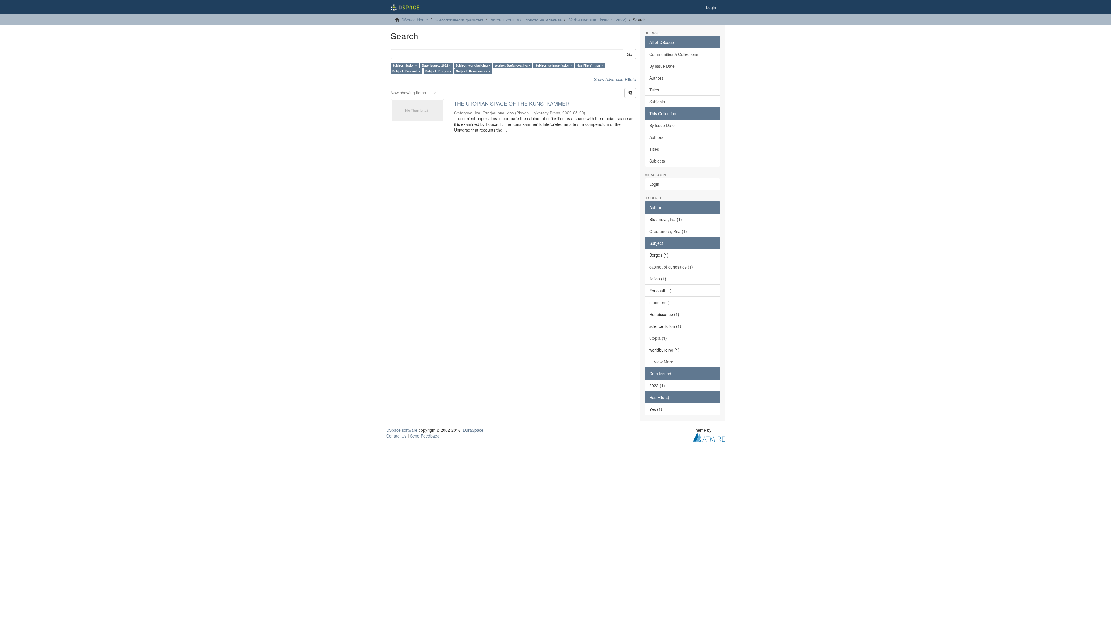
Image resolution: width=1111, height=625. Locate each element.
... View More (661, 362)
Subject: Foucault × (406, 71)
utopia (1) (658, 338)
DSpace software (401, 430)
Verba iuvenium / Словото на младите (526, 20)
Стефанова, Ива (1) (668, 231)
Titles (654, 90)
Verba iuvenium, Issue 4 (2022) (597, 20)
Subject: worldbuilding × (472, 65)
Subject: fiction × (404, 65)
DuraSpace (473, 430)
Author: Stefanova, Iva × (512, 65)
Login (654, 184)
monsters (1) (661, 302)
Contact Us (396, 436)
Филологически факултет (459, 20)
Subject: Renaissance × (473, 71)
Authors (656, 78)
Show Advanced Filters (615, 79)
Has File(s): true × (590, 65)
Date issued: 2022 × (436, 65)
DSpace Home (414, 20)
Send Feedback (424, 436)
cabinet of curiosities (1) (671, 267)
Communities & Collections (673, 54)
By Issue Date (662, 66)
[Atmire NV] (709, 436)
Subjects (657, 101)
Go (629, 54)
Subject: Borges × (438, 71)
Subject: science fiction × (553, 65)
